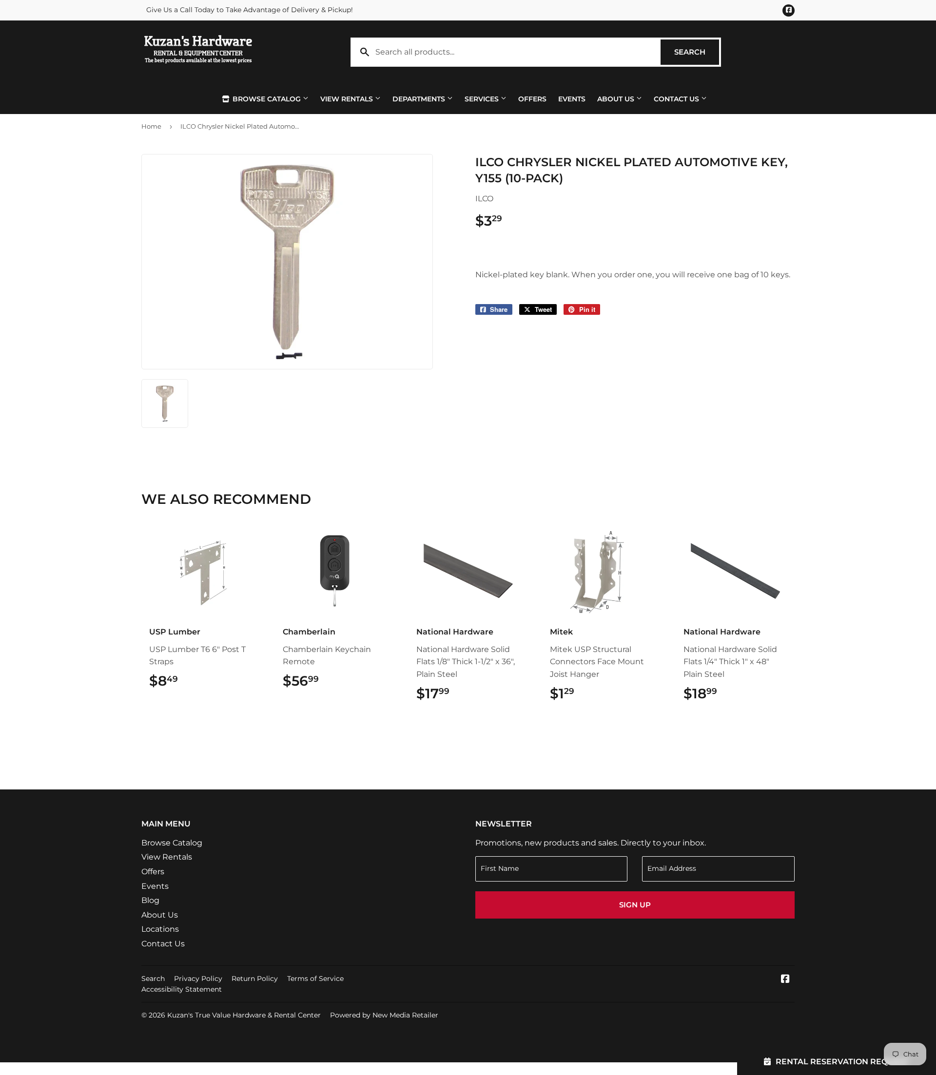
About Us (616, 99)
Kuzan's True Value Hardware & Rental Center (244, 1015)
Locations (160, 929)
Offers (532, 99)
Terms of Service (315, 978)
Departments (419, 99)
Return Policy (255, 978)
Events (571, 99)
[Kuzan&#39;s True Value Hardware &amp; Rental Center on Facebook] (785, 979)
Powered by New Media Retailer (384, 1015)
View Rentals (347, 99)
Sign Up (635, 904)
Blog (150, 900)
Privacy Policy (198, 978)
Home (151, 126)
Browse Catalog (267, 99)
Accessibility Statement (181, 989)
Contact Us (677, 99)
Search (696, 52)
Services (483, 99)
